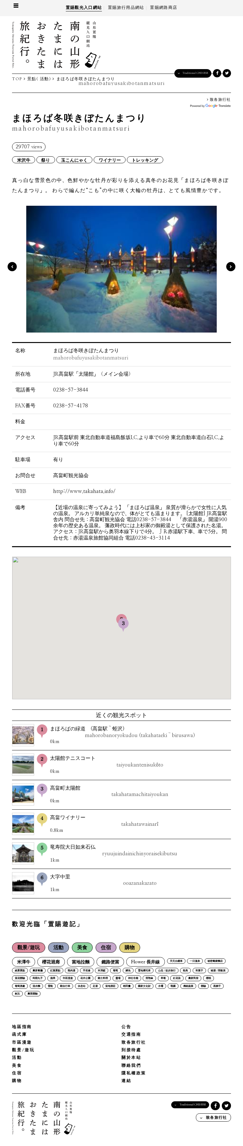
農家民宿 (193, 978)
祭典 (185, 970)
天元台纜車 (176, 961)
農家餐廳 (38, 970)
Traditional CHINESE (195, 73)
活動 (58, 947)
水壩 (160, 986)
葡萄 (115, 970)
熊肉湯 (71, 970)
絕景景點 (20, 970)
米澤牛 (23, 962)
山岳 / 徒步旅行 (167, 970)
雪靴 (50, 986)
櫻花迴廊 (51, 962)
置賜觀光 (84, 8)
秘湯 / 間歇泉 (218, 970)
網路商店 (163, 8)
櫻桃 (208, 978)
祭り (45, 160)
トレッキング (145, 160)
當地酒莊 (110, 986)
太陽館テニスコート (106, 761)
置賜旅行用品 (126, 8)
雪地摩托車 (144, 970)
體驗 (203, 986)
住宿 (106, 947)
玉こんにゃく (74, 160)
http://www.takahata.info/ (84, 491)
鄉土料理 (103, 978)
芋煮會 (86, 970)
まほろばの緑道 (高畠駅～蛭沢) (122, 732)
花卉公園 (85, 978)
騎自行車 (65, 986)
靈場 (118, 978)
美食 (82, 947)
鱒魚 (128, 970)
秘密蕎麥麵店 (215, 961)
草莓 (163, 978)
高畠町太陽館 (109, 791)
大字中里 (103, 880)
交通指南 (131, 1035)
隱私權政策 (134, 1073)
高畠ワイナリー (104, 821)
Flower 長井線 (145, 962)
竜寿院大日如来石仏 (113, 850)
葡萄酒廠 (20, 986)
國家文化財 (144, 986)
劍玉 (17, 994)
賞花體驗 (20, 978)
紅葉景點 (55, 970)
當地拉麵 (81, 962)
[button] (123, 625)
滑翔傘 (149, 978)
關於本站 (131, 1058)
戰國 (173, 986)
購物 (130, 947)
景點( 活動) (39, 79)
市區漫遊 (68, 978)
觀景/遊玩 (28, 947)
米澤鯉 (101, 970)
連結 (126, 1081)
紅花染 (177, 978)
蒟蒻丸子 (38, 978)
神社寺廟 (133, 978)
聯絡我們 (131, 1066)
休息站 (81, 986)
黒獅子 (217, 986)
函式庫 (19, 1035)
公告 (126, 1027)
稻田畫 (127, 986)
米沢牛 (23, 160)
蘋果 (52, 978)
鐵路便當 (110, 962)
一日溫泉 (195, 961)
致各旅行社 (220, 99)
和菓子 (199, 970)
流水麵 (36, 986)
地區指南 (22, 1027)
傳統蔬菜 (188, 986)
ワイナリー (110, 160)
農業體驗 (33, 994)
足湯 (95, 986)
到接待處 (131, 1050)
